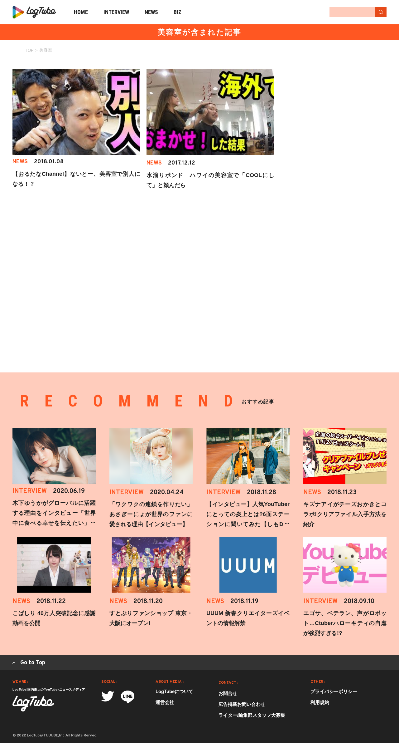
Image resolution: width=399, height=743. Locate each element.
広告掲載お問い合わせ (242, 704)
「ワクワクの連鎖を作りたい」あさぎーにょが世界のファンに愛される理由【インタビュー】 (151, 514)
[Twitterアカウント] (107, 696)
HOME (81, 12)
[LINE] (127, 697)
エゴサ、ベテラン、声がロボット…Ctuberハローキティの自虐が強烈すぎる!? (345, 623)
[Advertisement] (340, 108)
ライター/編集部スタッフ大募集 (252, 715)
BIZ (177, 12)
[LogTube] (34, 12)
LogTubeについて (174, 691)
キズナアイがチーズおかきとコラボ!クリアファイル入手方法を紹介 (345, 514)
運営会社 (165, 702)
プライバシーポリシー (333, 691)
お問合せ (228, 693)
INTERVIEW (116, 12)
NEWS (151, 12)
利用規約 (319, 702)
